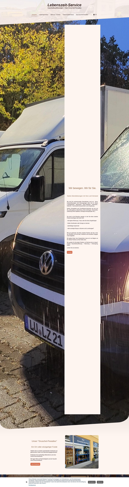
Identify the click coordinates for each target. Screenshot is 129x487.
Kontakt (70, 252)
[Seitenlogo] (64, 10)
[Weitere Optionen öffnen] (91, 14)
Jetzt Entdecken (35, 464)
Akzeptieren (92, 482)
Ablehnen (100, 482)
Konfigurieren (32, 485)
